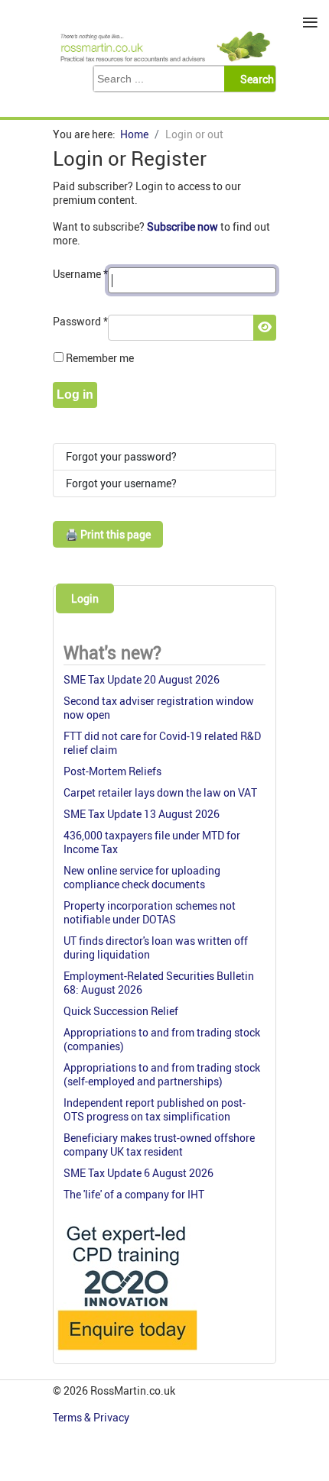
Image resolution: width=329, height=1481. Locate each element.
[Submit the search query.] (254, 79)
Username (80, 274)
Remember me (100, 358)
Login (85, 598)
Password (80, 321)
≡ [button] (310, 22)
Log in (75, 394)
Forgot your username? (121, 483)
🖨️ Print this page (108, 534)
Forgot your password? (121, 456)
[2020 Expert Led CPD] (126, 1354)
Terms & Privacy (92, 1417)
